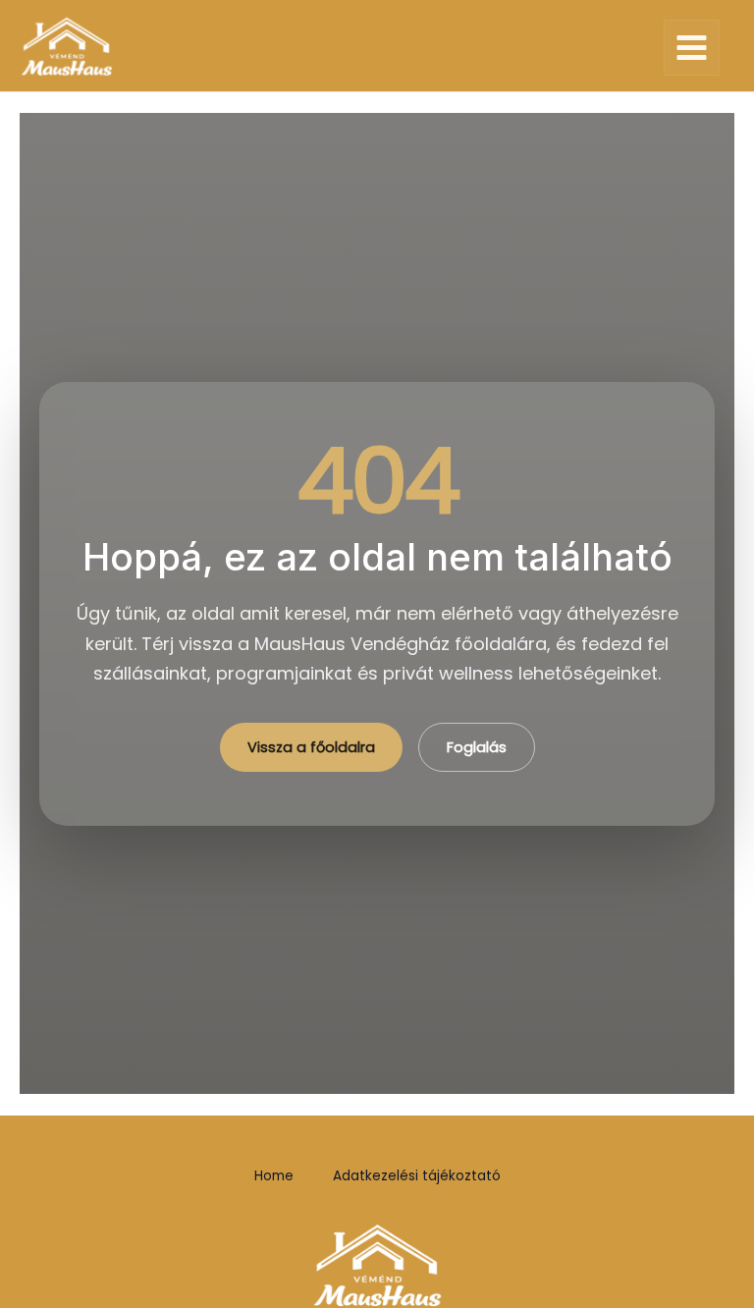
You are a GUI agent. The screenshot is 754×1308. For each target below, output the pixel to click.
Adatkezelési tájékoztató (417, 1176)
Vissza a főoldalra (311, 747)
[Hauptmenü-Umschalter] (692, 48)
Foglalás (477, 747)
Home (274, 1176)
